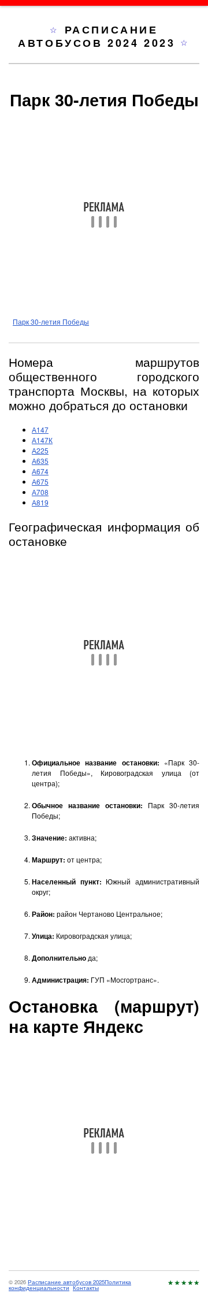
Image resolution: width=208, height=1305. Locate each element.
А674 (40, 471)
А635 (40, 461)
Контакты (86, 1288)
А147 (40, 429)
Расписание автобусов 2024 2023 (99, 36)
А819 (40, 502)
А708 (40, 492)
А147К (42, 440)
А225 (40, 450)
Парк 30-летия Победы (51, 321)
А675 (40, 481)
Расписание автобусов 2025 (66, 1282)
